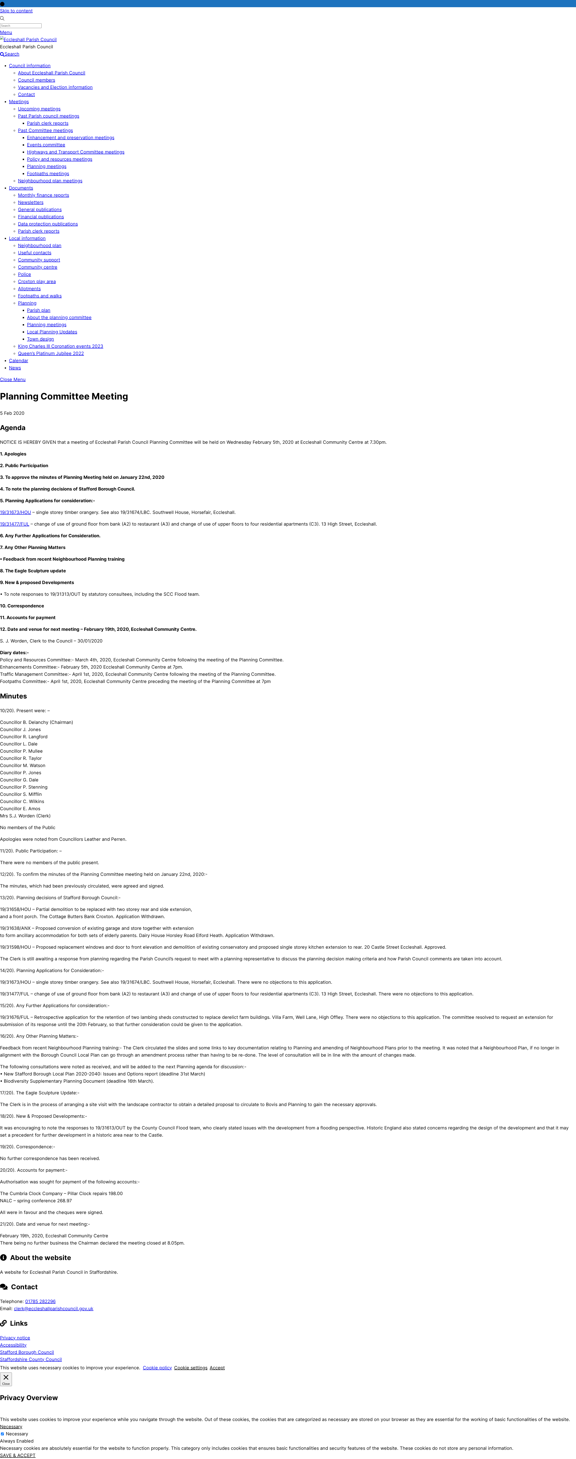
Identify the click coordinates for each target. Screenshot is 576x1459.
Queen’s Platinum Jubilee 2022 (51, 353)
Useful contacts (34, 252)
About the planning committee (59, 317)
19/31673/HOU (15, 512)
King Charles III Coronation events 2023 (60, 346)
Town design (40, 339)
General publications (40, 209)
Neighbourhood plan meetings (50, 180)
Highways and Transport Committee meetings (75, 152)
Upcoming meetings (39, 109)
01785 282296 (40, 1301)
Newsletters (30, 202)
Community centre (37, 267)
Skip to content (16, 10)
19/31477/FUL (14, 524)
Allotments (29, 288)
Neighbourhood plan (39, 245)
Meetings (19, 101)
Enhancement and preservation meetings (70, 137)
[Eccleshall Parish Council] (28, 39)
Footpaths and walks (40, 296)
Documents (21, 188)
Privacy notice (15, 1338)
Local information (27, 238)
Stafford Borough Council (27, 1352)
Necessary (17, 1434)
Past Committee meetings (45, 130)
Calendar (18, 360)
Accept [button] (217, 1367)
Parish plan (38, 310)
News (15, 367)
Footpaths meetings (48, 173)
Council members (36, 80)
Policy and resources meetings (59, 159)
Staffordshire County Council (31, 1359)
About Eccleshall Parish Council (51, 73)
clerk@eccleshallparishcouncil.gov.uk (53, 1308)
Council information (30, 65)
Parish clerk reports (47, 123)
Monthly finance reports (43, 195)
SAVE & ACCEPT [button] (18, 1455)
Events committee (46, 144)
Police (24, 274)
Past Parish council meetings (48, 116)
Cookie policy (157, 1367)
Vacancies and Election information (55, 87)
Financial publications (41, 216)
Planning (27, 303)
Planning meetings (46, 166)
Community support (39, 260)
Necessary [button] (11, 1426)
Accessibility (13, 1345)
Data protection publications (48, 224)
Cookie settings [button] (190, 1367)
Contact (26, 94)
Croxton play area (37, 281)
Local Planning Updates (52, 332)
